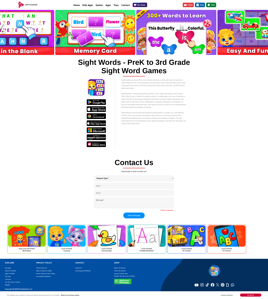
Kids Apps (87, 5)
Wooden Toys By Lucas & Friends (124, 276)
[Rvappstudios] (29, 5)
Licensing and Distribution (83, 271)
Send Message (134, 215)
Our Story (141, 5)
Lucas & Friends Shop (121, 273)
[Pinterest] (222, 285)
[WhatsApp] (232, 285)
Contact (125, 5)
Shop (202, 5)
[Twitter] (217, 285)
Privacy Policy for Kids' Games (45, 273)
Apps (108, 5)
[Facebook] (212, 285)
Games (99, 5)
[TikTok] (207, 285)
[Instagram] (202, 285)
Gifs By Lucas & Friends (12, 282)
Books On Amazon (120, 268)
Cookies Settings (227, 295)
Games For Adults (10, 271)
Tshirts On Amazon (120, 271)
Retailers (7, 285)
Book (213, 5)
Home (76, 5)
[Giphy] (227, 285)
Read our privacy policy (70, 295)
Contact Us (78, 268)
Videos (190, 5)
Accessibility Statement (43, 276)
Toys (116, 5)
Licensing (8, 279)
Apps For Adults (10, 273)
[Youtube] (196, 285)
